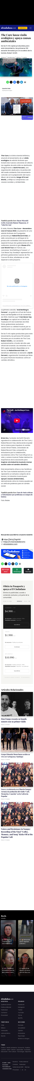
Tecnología (20, 1051)
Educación (4, 1051)
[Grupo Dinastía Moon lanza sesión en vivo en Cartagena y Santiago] (17, 740)
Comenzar (17, 647)
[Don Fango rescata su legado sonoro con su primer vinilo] (17, 704)
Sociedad (27, 1050)
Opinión (20, 1030)
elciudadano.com (10, 544)
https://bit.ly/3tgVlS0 (11, 539)
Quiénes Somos (6, 1004)
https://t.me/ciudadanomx (14, 542)
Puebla (24, 57)
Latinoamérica (5, 1033)
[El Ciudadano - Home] (8, 28)
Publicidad (4, 1010)
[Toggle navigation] (30, 28)
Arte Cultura (12, 1051)
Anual (27, 601)
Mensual (19, 601)
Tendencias (11, 57)
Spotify (20, 1018)
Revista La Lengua (23, 1038)
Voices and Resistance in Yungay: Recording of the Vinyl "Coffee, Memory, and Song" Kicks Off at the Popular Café (17, 833)
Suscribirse (17, 624)
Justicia (3, 1050)
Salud (8, 1050)
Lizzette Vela (6, 88)
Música (3, 57)
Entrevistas (21, 1033)
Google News (6, 571)
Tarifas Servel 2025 (18, 1067)
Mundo (3, 1036)
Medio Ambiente (12, 1048)
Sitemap (27, 1067)
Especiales (20, 1050)
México (18, 57)
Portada (20, 1025)
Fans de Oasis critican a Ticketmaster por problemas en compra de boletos (17, 494)
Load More (17, 988)
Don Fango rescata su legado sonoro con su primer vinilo (14, 720)
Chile (2, 1025)
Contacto (4, 1012)
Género (13, 1050)
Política (3, 1048)
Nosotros (15, 1061)
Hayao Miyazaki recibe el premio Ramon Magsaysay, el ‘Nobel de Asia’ (14, 223)
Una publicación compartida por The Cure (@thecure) (17, 305)
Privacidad (4, 1015)
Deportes (28, 1051)
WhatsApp (17, 572)
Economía (21, 1048)
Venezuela (4, 1030)
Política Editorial (6, 1007)
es (22, 1070)
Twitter (20, 1010)
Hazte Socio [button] (23, 28)
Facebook (21, 1004)
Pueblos (27, 1048)
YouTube (28, 572)
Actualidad (21, 1028)
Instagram (21, 1007)
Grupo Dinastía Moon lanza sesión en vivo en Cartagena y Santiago (15, 755)
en (25, 1070)
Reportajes (21, 1036)
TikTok (20, 1015)
